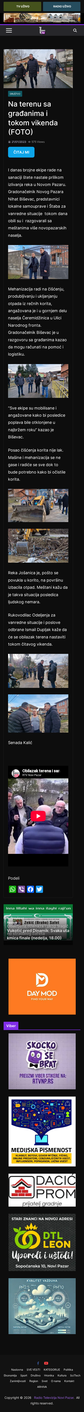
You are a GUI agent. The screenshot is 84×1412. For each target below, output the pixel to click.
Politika (68, 1369)
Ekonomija (10, 1375)
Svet (44, 1381)
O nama (56, 1381)
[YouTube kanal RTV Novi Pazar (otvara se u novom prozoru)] (46, 1363)
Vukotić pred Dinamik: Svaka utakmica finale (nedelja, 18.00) (38, 930)
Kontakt (69, 1381)
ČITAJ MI (21, 152)
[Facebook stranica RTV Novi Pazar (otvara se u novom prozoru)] (38, 1363)
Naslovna (17, 1369)
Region (33, 1381)
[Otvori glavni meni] (9, 30)
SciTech (75, 1375)
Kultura (62, 1375)
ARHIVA (42, 1387)
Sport (23, 1375)
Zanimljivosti (18, 1381)
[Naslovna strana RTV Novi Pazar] (42, 30)
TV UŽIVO (22, 6)
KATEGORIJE (52, 1369)
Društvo (15, 93)
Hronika (49, 1375)
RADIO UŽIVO (62, 6)
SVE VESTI (33, 1369)
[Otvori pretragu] (75, 30)
